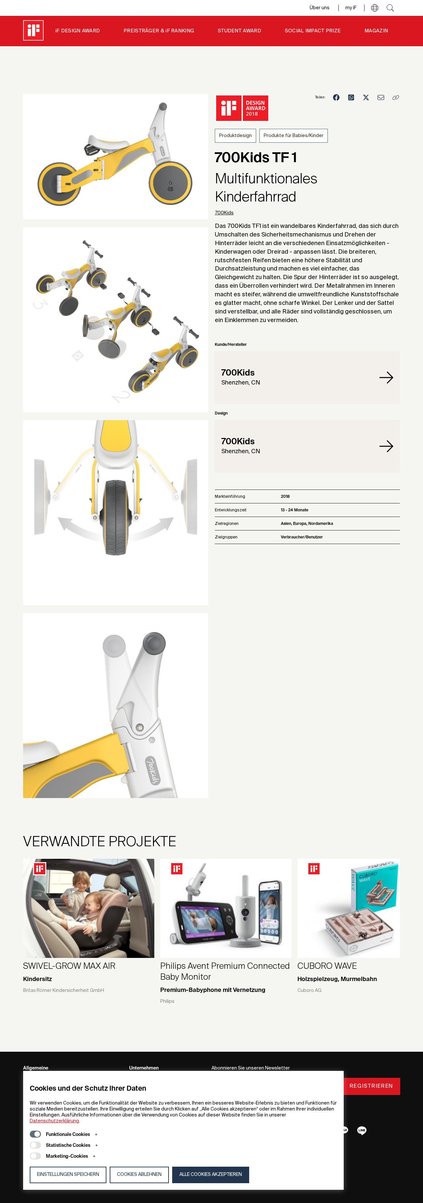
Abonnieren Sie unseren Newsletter (251, 1068)
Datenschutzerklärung (54, 1121)
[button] (375, 8)
